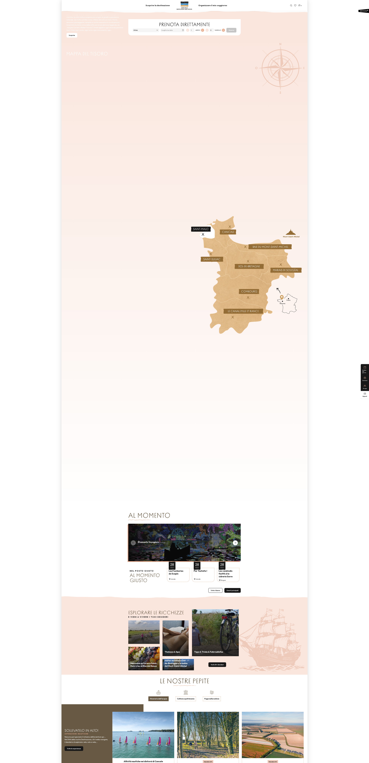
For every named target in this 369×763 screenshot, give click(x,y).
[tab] (158, 695)
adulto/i (197, 30)
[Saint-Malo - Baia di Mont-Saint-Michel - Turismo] (184, 6)
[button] (291, 5)
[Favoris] (295, 5)
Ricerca (231, 30)
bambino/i (218, 30)
